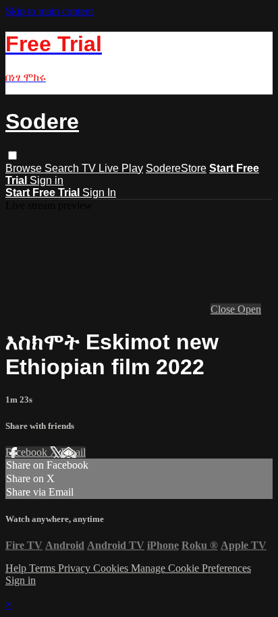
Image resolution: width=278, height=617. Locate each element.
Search (63, 168)
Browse (25, 168)
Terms (43, 568)
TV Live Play (112, 168)
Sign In (99, 192)
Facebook (27, 452)
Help (17, 568)
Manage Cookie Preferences (191, 568)
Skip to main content (49, 11)
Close (224, 309)
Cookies (112, 568)
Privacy (75, 568)
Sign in (46, 180)
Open (249, 309)
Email (73, 452)
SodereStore (176, 168)
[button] (12, 155)
